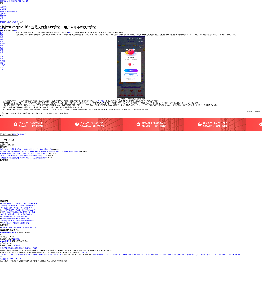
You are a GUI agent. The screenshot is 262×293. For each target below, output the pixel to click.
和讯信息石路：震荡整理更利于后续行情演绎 (17, 221)
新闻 (8, 1)
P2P (1, 20)
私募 (1, 33)
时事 (1, 46)
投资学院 (3, 7)
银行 (1, 5)
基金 (16, 1)
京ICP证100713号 (7, 254)
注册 (1, 63)
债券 (27, 1)
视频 (1, 48)
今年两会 (101, 101)
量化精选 (3, 16)
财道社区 (3, 9)
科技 (1, 58)
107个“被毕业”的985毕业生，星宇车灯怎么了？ (18, 210)
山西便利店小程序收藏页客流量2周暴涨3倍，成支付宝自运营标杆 (23, 158)
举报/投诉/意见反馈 (7, 248)
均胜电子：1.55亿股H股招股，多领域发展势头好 (18, 227)
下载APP (3, 18)
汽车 (1, 56)
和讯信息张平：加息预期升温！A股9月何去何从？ (19, 203)
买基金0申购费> (12, 11)
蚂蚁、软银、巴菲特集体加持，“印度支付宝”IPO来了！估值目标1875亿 (26, 149)
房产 (1, 54)
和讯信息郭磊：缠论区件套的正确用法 (15, 218)
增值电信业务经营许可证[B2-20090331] (47, 254)
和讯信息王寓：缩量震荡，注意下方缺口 (16, 223)
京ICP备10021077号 (233, 254)
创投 (1, 35)
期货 (19, 1)
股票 (12, 1)
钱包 (1, 67)
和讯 (15, 30)
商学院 (2, 61)
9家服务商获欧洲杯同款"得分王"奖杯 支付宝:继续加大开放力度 (23, 156)
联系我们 (18, 248)
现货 (1, 37)
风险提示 (85, 252)
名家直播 (3, 13)
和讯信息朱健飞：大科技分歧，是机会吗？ (16, 208)
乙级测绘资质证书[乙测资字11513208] (105, 254)
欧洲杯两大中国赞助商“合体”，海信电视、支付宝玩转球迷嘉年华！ (24, 153)
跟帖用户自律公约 (19, 134)
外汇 (23, 1)
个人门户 (3, 65)
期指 (1, 39)
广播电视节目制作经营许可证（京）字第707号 (136, 254)
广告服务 (34, 248)
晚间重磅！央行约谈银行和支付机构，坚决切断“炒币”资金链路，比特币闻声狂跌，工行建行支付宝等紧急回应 (40, 151)
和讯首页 (3, 1)
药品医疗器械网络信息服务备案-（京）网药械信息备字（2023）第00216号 (198, 254)
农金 (1, 41)
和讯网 (2, 22)
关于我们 (26, 248)
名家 (1, 52)
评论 (1, 50)
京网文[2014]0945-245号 (162, 254)
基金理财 (3, 11)
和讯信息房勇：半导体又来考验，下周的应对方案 (19, 206)
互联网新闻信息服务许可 (23, 254)
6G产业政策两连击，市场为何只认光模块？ (16, 214)
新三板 (2, 43)
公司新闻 (15, 22)
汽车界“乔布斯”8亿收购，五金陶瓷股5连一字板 (18, 212)
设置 (1, 69)
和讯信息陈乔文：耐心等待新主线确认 (15, 216)
